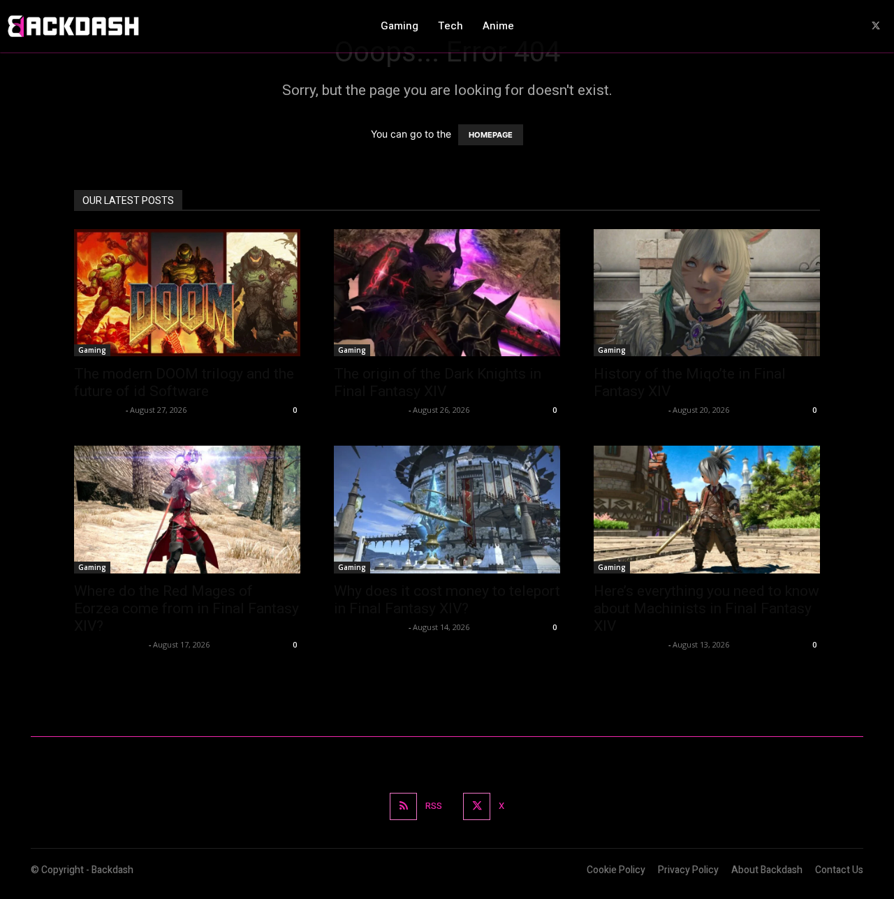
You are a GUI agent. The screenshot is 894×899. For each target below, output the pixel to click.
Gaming (92, 350)
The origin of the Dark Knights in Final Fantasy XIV (437, 382)
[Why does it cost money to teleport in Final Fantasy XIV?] (447, 509)
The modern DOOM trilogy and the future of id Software (184, 382)
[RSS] (403, 806)
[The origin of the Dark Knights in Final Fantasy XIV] (447, 292)
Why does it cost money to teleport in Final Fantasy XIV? (447, 600)
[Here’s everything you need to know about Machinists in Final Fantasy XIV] (707, 509)
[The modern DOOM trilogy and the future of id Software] (187, 292)
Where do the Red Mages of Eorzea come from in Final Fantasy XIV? (186, 608)
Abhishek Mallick (369, 409)
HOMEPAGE (491, 135)
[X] (876, 26)
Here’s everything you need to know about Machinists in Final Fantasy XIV (706, 608)
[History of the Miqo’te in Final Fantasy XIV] (707, 292)
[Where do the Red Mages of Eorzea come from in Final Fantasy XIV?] (187, 509)
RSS (433, 805)
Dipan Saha (98, 409)
